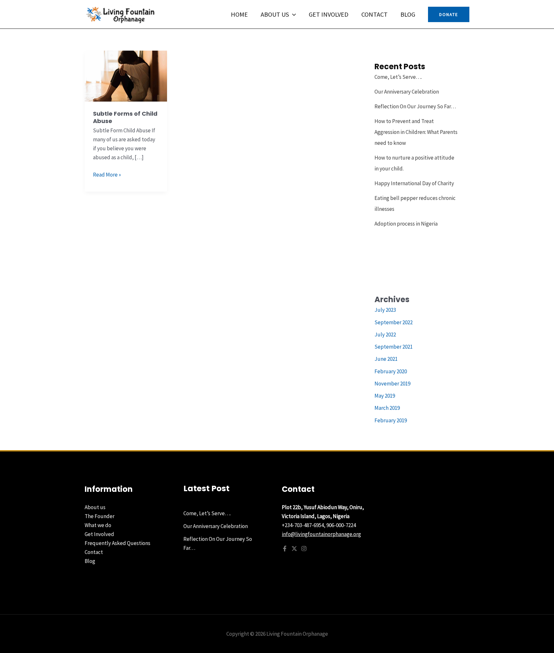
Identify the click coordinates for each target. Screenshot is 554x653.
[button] (448, 14)
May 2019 (384, 395)
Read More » (107, 174)
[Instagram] (304, 548)
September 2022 (393, 322)
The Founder (99, 516)
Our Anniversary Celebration (406, 91)
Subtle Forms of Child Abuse (125, 117)
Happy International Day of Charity (414, 183)
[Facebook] (285, 548)
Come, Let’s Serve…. (398, 76)
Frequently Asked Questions (117, 543)
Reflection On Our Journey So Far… (415, 106)
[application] (292, 14)
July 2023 (385, 309)
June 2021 (386, 358)
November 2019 (392, 383)
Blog (407, 14)
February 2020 (390, 371)
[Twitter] (294, 548)
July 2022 (385, 334)
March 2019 (387, 407)
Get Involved (328, 14)
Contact (374, 14)
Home (239, 14)
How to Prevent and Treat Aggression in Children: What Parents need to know (415, 132)
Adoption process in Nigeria (406, 223)
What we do (98, 525)
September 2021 (393, 346)
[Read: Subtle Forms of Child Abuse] (126, 75)
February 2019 (390, 420)
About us (275, 14)
